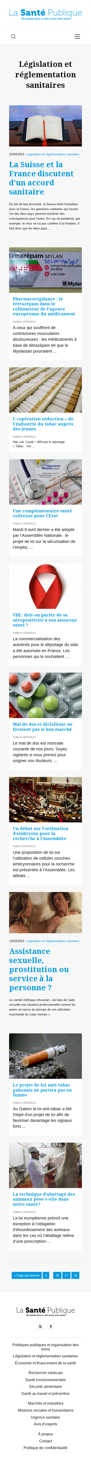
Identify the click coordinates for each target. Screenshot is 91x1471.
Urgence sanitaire (45, 1417)
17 (66, 1275)
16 (57, 1275)
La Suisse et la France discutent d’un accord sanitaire (41, 178)
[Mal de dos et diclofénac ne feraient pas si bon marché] (45, 695)
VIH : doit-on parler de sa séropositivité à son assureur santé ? (45, 620)
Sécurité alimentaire (45, 1387)
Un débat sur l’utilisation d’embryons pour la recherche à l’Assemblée (40, 833)
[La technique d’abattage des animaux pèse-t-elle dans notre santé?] (45, 1165)
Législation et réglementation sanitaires (53, 154)
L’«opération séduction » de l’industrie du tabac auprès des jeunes (43, 424)
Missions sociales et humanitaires (46, 1410)
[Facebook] (51, 1327)
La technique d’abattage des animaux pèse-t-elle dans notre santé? (44, 1199)
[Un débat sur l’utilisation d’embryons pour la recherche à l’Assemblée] (45, 799)
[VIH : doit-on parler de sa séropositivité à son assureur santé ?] (45, 586)
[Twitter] (40, 1327)
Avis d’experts (45, 1424)
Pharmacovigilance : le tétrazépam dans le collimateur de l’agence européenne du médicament (44, 306)
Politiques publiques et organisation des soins (45, 1347)
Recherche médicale (45, 1373)
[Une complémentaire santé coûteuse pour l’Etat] (45, 482)
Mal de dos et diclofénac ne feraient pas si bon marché (43, 726)
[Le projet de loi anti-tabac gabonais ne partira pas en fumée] (45, 1056)
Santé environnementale (45, 1380)
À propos (45, 1434)
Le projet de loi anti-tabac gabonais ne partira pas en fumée (42, 1090)
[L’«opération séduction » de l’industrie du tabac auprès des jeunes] (45, 390)
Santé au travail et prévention (45, 1394)
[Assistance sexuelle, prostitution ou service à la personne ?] (45, 912)
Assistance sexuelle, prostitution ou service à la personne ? (39, 969)
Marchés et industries (45, 1403)
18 (75, 1275)
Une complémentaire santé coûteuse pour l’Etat (42, 513)
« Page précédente (26, 1275)
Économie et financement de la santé (45, 1363)
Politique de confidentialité (45, 1448)
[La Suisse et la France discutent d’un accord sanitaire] (45, 125)
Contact (45, 1441)
